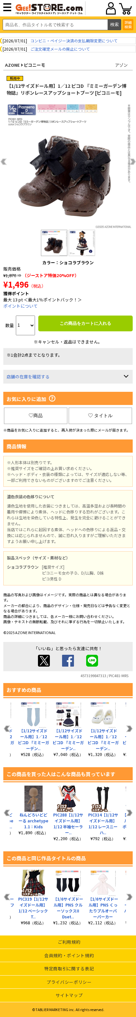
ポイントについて (20, 306)
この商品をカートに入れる (85, 323)
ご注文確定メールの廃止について (60, 49)
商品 (38, 415)
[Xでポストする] (44, 665)
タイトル (103, 415)
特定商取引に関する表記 (69, 968)
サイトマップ (69, 995)
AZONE (12, 65)
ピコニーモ (34, 65)
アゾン (121, 65)
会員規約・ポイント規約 (69, 955)
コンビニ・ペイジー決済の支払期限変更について (74, 40)
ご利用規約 (69, 942)
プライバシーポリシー (69, 982)
